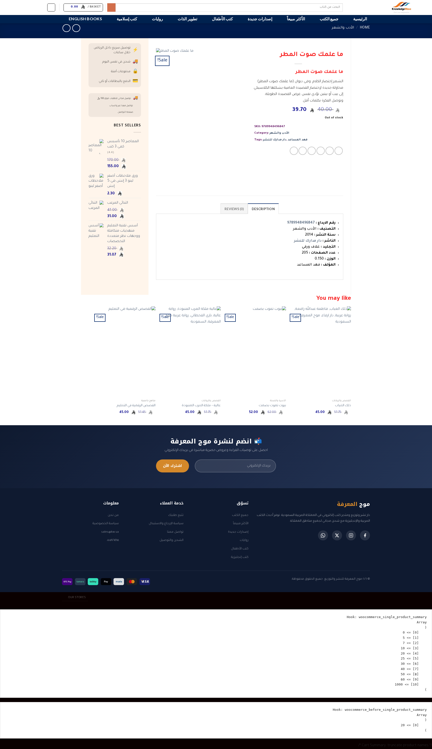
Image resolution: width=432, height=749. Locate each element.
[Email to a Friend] (320, 151)
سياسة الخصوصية (105, 523)
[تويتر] (337, 535)
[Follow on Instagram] (35, 7)
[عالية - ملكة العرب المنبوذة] (190, 351)
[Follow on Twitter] (29, 7)
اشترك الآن (172, 465)
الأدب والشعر (343, 28)
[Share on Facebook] (338, 151)
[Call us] (16, 7)
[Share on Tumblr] (302, 151)
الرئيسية (360, 18)
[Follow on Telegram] (9, 7)
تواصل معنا (175, 532)
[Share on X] (330, 151)
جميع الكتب (329, 18)
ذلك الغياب (343, 405)
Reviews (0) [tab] (234, 209)
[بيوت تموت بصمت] (256, 351)
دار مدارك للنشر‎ (274, 140)
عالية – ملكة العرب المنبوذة (201, 405)
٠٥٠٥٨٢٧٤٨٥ (113, 540)
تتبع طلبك (176, 515)
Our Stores (77, 597)
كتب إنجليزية (239, 557)
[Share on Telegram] (294, 151)
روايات (157, 18)
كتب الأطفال (222, 18)
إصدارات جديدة (260, 18)
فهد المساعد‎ (298, 140)
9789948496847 (301, 223)
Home (365, 28)
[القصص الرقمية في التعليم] (125, 351)
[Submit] (111, 7)
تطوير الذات (187, 18)
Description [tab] (263, 209)
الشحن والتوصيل (172, 540)
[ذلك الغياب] (321, 351)
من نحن (113, 515)
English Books (85, 18)
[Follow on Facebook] (42, 7)
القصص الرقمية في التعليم (136, 405)
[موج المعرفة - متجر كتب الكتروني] (380, 7)
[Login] (51, 7)
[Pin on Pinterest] (312, 151)
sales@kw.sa (110, 532)
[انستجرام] (351, 535)
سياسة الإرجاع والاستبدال (166, 523)
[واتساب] (323, 535)
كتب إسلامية (127, 18)
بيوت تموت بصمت (272, 405)
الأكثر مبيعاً (296, 18)
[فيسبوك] (365, 535)
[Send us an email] (22, 7)
